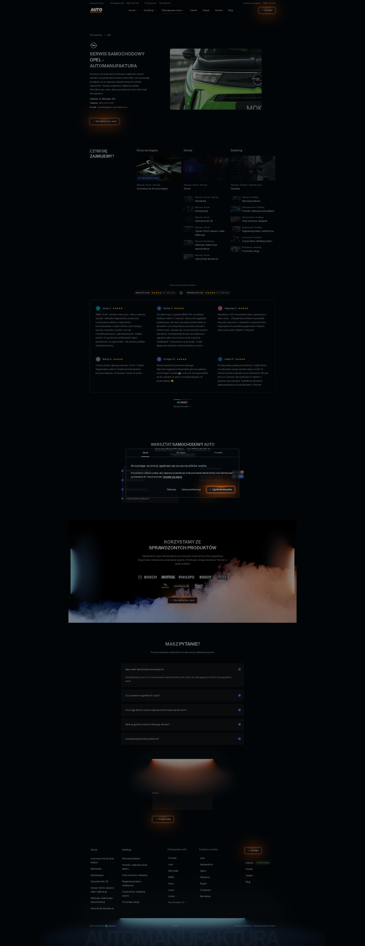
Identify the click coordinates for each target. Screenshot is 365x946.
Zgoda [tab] (145, 452)
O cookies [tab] (218, 452)
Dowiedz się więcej (172, 476)
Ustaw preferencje (191, 489)
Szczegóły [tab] (181, 452)
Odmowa (171, 489)
